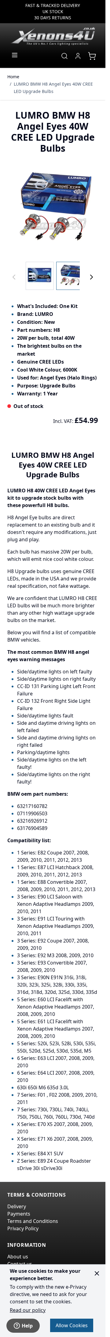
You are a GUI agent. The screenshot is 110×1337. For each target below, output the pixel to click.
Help (27, 1325)
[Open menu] (14, 55)
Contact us (19, 1264)
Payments (18, 1213)
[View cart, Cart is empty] (92, 56)
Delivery (16, 1206)
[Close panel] (96, 1273)
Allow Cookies (72, 1325)
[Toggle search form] (64, 55)
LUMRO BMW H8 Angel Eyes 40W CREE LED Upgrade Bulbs (53, 87)
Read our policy (28, 1310)
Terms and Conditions (32, 1221)
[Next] (91, 277)
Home (13, 77)
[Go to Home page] (52, 36)
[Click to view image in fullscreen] (52, 209)
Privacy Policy (22, 1228)
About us (17, 1256)
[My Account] (77, 55)
